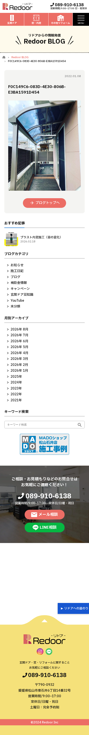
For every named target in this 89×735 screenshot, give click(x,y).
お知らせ (17, 265)
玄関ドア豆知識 (22, 294)
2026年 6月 (19, 341)
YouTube (17, 300)
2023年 (16, 388)
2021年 (16, 400)
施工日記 (17, 271)
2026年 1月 (19, 370)
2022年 (16, 394)
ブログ (15, 277)
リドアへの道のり (76, 608)
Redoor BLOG (20, 57)
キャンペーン (20, 288)
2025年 (16, 376)
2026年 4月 (19, 353)
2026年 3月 (19, 358)
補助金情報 (19, 282)
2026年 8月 (19, 329)
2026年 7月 (19, 335)
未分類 (15, 306)
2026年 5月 (19, 347)
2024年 (16, 382)
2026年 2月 (19, 364)
